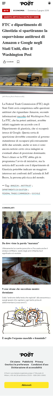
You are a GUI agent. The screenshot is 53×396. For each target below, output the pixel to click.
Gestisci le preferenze (17, 364)
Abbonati (26, 385)
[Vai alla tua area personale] (49, 3)
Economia (18, 10)
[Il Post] (26, 3)
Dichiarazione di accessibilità (26, 367)
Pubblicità (27, 361)
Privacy (39, 361)
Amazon (14, 185)
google (36, 193)
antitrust (26, 185)
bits (6, 10)
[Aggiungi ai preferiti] (18, 62)
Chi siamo (15, 361)
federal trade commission (15, 193)
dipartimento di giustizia (14, 189)
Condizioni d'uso (39, 364)
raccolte (21, 116)
